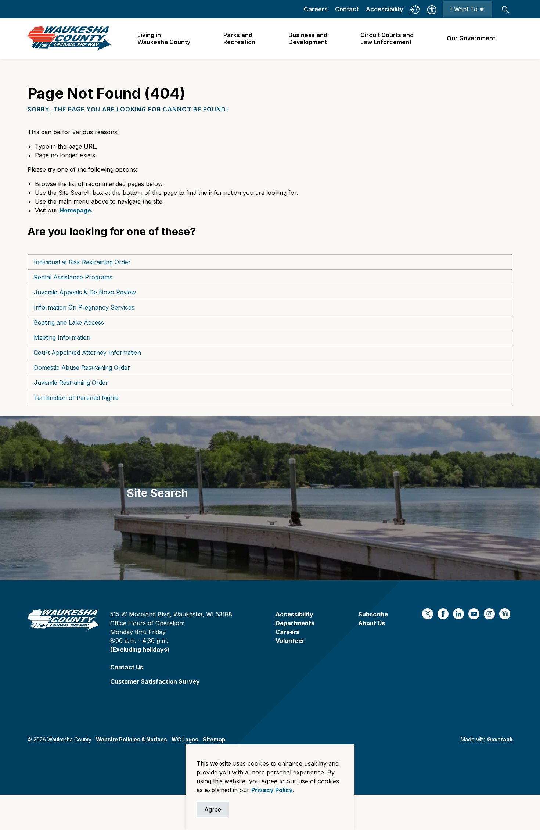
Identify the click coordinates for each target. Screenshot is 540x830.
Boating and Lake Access (69, 322)
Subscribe (373, 614)
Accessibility (384, 9)
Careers (316, 9)
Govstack (499, 739)
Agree (212, 809)
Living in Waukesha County (163, 38)
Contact (347, 9)
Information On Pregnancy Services (84, 307)
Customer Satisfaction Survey (155, 681)
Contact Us (126, 667)
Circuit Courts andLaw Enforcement (387, 38)
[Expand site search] (505, 9)
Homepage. (76, 210)
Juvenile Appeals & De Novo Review (85, 292)
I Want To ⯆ (467, 9)
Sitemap (214, 739)
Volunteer (290, 640)
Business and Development (307, 38)
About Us (371, 623)
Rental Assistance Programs (73, 277)
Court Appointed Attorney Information (87, 352)
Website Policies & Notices (131, 739)
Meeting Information (62, 337)
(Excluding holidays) (139, 649)
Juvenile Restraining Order (71, 382)
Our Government (471, 38)
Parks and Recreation (239, 38)
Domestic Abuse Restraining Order (82, 367)
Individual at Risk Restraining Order (82, 262)
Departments (295, 623)
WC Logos (185, 739)
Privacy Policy (272, 790)
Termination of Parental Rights (76, 397)
